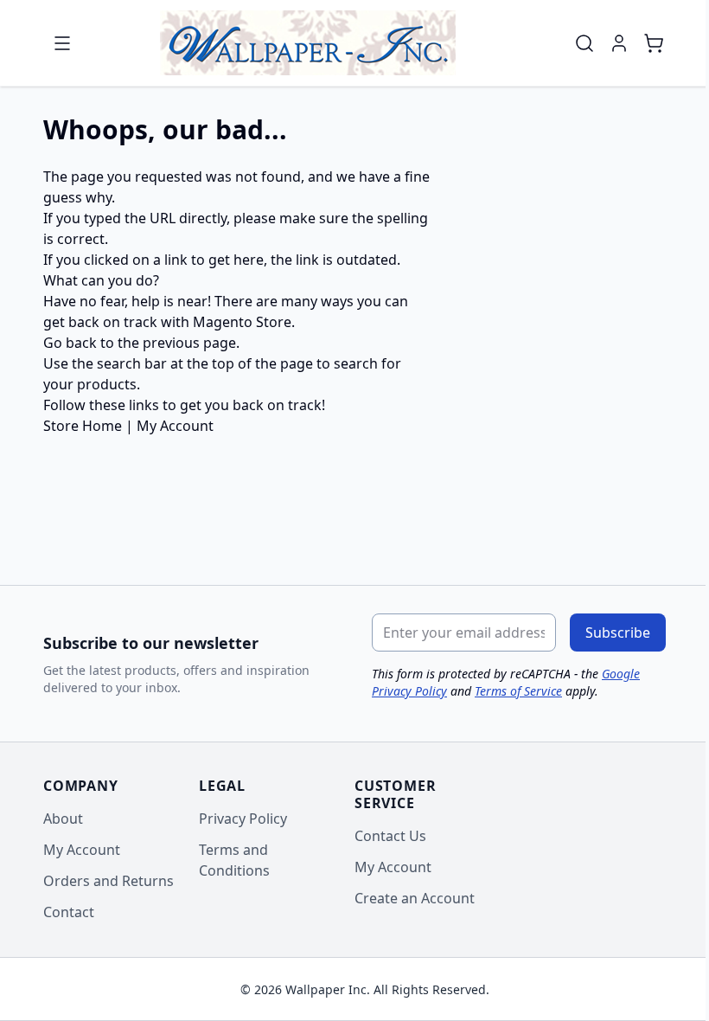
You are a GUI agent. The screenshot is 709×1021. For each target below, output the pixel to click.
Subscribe (617, 632)
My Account (175, 425)
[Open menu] (62, 43)
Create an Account (414, 898)
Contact (68, 911)
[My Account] (619, 43)
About (63, 818)
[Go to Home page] (308, 42)
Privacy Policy (243, 818)
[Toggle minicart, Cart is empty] (653, 43)
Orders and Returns (108, 880)
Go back (70, 342)
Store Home (82, 425)
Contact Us (390, 835)
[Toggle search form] (584, 43)
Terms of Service (518, 691)
